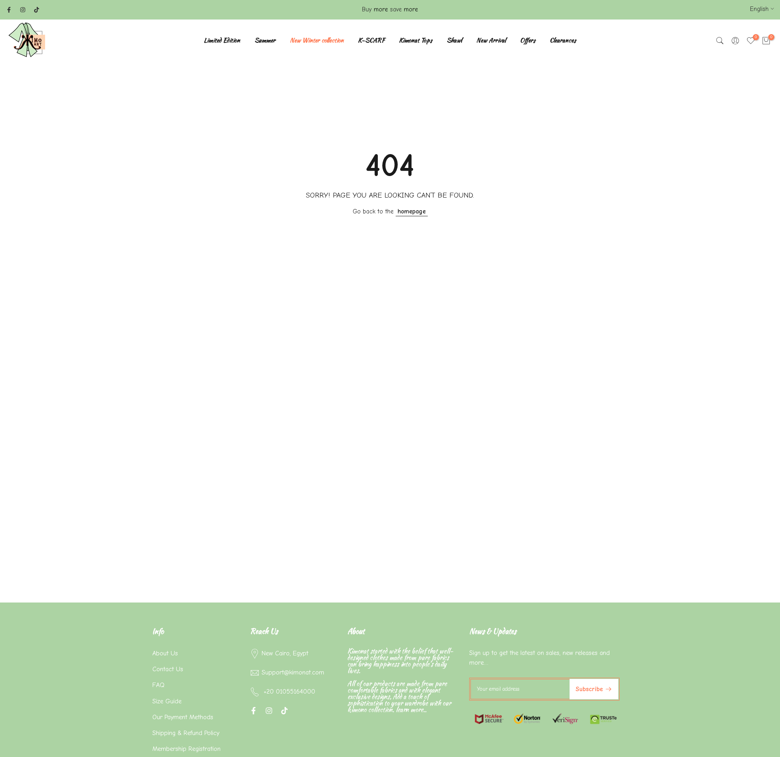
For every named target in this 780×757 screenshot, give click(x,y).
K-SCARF (371, 40)
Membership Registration (186, 749)
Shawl (454, 40)
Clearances (563, 40)
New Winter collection (317, 40)
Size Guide (167, 701)
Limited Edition (222, 40)
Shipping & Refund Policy (185, 733)
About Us (165, 653)
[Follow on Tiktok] (36, 10)
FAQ (158, 685)
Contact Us (167, 669)
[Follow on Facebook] (9, 10)
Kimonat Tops (415, 40)
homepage (412, 211)
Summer (264, 40)
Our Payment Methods (182, 717)
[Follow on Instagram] (23, 10)
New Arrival (491, 40)
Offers (527, 40)
